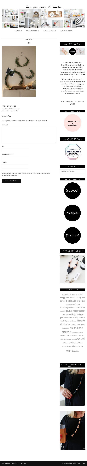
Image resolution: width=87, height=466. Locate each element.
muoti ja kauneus (79, 318)
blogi (81, 294)
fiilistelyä (81, 321)
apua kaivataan (72, 335)
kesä (78, 304)
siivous (83, 324)
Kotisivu (4, 162)
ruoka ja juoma (76, 342)
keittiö (83, 301)
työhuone (81, 332)
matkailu (63, 335)
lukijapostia (66, 342)
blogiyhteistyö (77, 314)
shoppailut (64, 297)
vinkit (78, 301)
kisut (74, 346)
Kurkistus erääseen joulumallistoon (11, 108)
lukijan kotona (75, 332)
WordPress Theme (70, 463)
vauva (76, 351)
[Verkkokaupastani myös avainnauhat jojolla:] (72, 282)
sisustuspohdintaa (67, 307)
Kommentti (5, 125)
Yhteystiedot (66, 31)
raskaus (68, 324)
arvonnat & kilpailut (77, 297)
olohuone (80, 307)
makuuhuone (67, 347)
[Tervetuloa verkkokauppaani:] (72, 54)
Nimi (3, 146)
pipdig (83, 463)
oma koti (80, 339)
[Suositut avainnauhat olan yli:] (72, 405)
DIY (61, 301)
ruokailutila (66, 294)
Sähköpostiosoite (7, 154)
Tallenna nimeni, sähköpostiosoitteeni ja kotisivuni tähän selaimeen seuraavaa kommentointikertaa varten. (26, 174)
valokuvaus (68, 304)
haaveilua (68, 318)
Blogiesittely (32, 31)
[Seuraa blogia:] (72, 199)
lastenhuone (75, 294)
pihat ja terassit (78, 311)
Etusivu (18, 31)
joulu (68, 311)
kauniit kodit (76, 324)
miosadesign (66, 314)
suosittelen (63, 311)
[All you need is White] (43, 14)
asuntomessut (65, 328)
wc (62, 342)
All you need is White (16, 463)
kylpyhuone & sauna (69, 339)
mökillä (73, 304)
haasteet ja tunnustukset (68, 321)
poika (62, 317)
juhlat (62, 324)
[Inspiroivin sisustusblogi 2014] (72, 159)
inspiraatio (71, 301)
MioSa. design (49, 31)
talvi (64, 301)
